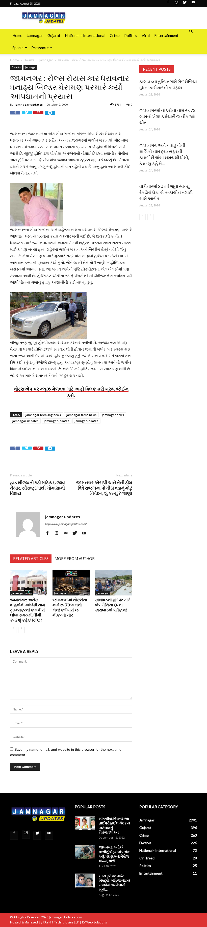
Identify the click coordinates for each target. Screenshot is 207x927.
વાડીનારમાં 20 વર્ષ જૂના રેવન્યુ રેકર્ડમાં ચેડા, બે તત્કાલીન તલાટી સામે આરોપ (166, 192)
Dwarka (29, 60)
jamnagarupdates (56, 421)
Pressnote (40, 47)
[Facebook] (168, 4)
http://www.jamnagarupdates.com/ (66, 524)
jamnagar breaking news (43, 415)
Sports (17, 47)
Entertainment (166, 35)
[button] (191, 31)
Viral (146, 35)
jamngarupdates (86, 421)
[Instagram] (176, 4)
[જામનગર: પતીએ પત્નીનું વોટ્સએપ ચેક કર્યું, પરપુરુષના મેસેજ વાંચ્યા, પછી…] (85, 852)
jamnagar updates (29, 104)
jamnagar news (113, 415)
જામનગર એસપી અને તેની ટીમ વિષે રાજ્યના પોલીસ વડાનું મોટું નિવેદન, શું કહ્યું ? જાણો (104, 488)
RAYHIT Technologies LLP (61, 922)
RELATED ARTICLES (30, 558)
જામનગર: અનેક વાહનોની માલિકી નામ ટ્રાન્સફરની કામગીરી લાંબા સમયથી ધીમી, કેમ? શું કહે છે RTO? (27, 609)
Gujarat (53, 35)
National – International (85, 35)
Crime (115, 35)
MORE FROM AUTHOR (75, 558)
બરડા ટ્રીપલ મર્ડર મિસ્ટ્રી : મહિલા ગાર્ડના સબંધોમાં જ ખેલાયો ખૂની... (114, 883)
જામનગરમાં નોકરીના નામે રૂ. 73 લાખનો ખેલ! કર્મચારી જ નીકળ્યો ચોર (70, 607)
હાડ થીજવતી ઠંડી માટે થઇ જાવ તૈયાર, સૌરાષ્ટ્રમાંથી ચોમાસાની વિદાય (37, 488)
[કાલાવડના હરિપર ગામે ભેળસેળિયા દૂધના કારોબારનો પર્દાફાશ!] (113, 582)
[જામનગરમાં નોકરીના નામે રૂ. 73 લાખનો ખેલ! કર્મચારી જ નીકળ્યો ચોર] (71, 582)
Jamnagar (35, 35)
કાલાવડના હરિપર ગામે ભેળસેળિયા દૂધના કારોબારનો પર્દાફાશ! (113, 604)
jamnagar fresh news (81, 415)
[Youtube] (193, 4)
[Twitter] (185, 4)
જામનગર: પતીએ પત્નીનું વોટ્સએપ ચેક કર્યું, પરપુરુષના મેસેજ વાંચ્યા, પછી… (114, 854)
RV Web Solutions (94, 922)
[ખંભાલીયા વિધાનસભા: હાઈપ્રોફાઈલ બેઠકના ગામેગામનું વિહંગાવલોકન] (85, 823)
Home (17, 35)
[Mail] (67, 533)
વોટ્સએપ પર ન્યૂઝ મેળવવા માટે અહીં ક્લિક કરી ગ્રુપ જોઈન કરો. (71, 392)
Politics (130, 35)
